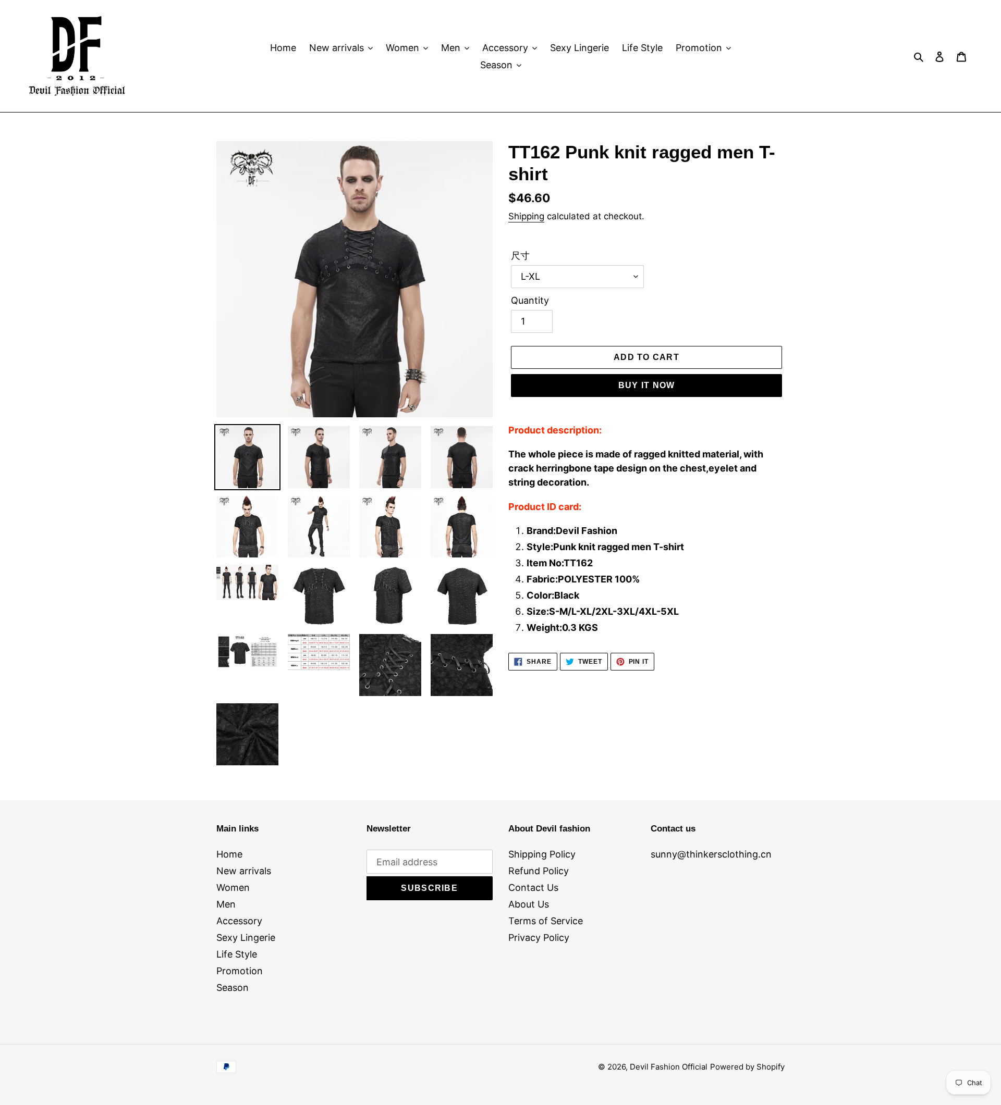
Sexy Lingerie (245, 937)
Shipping (526, 216)
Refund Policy (538, 870)
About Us (528, 904)
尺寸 (520, 255)
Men (226, 904)
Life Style (236, 954)
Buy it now (646, 385)
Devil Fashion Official (668, 1067)
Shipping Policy (542, 854)
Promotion (239, 970)
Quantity (530, 300)
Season (232, 987)
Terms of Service (545, 920)
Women (233, 887)
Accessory (239, 920)
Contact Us (533, 887)
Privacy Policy (538, 937)
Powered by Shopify (747, 1067)
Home (229, 854)
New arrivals (243, 870)
